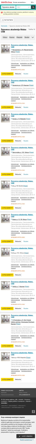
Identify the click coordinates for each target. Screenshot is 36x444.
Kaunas (12, 37)
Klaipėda (19, 37)
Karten (21, 390)
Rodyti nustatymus (26, 440)
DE (32, 2)
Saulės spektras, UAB (11, 399)
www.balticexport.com (18, 407)
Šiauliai (27, 37)
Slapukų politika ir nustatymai (16, 401)
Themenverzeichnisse (7, 395)
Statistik (28, 401)
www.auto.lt (21, 405)
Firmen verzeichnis (19, 2)
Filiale (17, 52)
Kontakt (21, 399)
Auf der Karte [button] (8, 20)
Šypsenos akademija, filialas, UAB (22, 46)
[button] (33, 38)
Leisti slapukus (26, 436)
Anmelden (4, 403)
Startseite (3, 392)
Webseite (18, 74)
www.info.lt (4, 405)
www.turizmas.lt (5, 407)
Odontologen (15, 63)
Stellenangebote (24, 395)
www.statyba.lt (13, 405)
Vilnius (5, 37)
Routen (25, 74)
